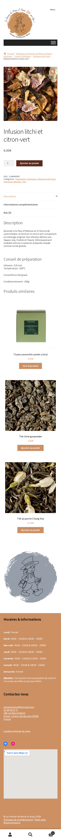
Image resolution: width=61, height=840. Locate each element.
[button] (52, 71)
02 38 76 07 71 (11, 710)
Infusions (8, 56)
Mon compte (10, 834)
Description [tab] (10, 196)
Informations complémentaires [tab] (21, 204)
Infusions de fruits (41, 56)
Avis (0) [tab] (7, 212)
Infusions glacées (12, 181)
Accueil (10, 53)
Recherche (30, 834)
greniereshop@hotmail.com (19, 707)
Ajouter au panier (29, 163)
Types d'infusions (22, 56)
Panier (47, 831)
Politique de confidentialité (18, 819)
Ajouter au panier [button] (30, 447)
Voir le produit (30, 365)
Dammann (20, 179)
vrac (24, 181)
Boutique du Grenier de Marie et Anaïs (34, 53)
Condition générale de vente (17, 731)
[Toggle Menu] (53, 42)
